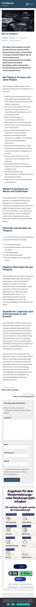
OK (8, 604)
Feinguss (5, 237)
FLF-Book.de (8, 3)
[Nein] (34, 602)
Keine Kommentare (14, 40)
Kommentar (8, 417)
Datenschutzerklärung (23, 604)
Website (6, 461)
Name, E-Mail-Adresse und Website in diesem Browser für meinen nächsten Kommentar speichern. (16, 471)
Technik (12, 38)
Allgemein (5, 38)
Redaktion (5, 40)
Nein (13, 604)
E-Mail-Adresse (9, 453)
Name (6, 444)
